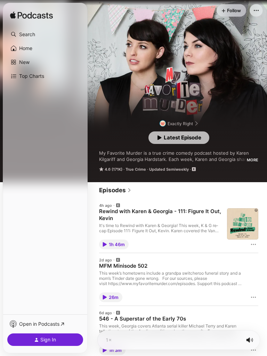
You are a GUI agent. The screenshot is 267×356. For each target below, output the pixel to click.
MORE (252, 159)
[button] (45, 34)
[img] (31, 15)
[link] (115, 190)
